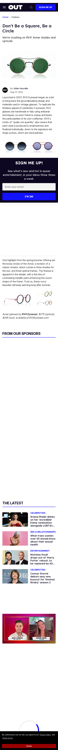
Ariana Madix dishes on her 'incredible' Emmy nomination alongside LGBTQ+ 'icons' (42, 522)
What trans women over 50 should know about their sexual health (42, 540)
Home (5, 17)
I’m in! (29, 196)
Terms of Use (7, 738)
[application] (29, 629)
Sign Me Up (45, 7)
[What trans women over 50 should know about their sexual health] (15, 538)
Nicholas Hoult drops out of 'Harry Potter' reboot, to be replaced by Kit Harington (42, 560)
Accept (29, 746)
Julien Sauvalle (20, 88)
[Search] (31, 7)
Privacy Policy (45, 735)
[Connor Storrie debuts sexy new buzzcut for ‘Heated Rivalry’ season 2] (15, 576)
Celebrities (37, 513)
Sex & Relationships (43, 532)
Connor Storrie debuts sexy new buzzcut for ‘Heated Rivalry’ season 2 (42, 578)
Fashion (15, 17)
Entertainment (40, 551)
